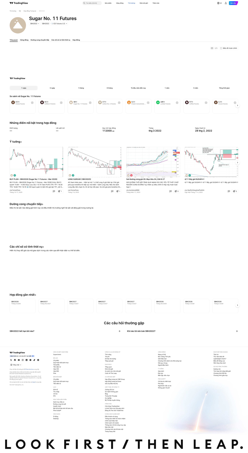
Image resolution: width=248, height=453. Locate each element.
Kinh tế (55, 389)
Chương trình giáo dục (221, 375)
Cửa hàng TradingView (112, 406)
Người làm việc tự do (164, 385)
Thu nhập (56, 391)
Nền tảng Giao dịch (220, 363)
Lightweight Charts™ (220, 359)
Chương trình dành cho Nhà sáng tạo (169, 361)
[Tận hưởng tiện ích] (216, 48)
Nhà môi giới (144, 3)
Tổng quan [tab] (14, 40)
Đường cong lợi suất (59, 404)
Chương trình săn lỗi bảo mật (114, 429)
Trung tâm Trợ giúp (111, 396)
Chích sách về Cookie (112, 423)
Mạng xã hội (162, 354)
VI (221, 3)
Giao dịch (161, 371)
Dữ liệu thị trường (110, 359)
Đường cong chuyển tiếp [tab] (40, 40)
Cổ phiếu (56, 360)
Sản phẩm (108, 3)
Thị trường (131, 3)
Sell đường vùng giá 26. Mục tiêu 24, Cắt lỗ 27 (145, 179)
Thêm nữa (156, 3)
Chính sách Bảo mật (111, 421)
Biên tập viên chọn (164, 375)
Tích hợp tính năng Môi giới (222, 371)
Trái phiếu (56, 365)
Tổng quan (108, 367)
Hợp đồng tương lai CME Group (115, 379)
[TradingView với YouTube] (18, 360)
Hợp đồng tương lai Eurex (113, 381)
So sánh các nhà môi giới (113, 371)
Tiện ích (216, 354)
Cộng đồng (120, 3)
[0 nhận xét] (54, 191)
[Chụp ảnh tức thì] (212, 48)
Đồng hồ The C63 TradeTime (114, 410)
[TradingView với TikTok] (34, 360)
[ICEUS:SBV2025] (70, 175)
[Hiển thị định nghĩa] (19, 128)
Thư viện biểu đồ (219, 356)
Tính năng (108, 354)
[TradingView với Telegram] (30, 360)
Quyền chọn (57, 406)
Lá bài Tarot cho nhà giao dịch (114, 408)
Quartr (34, 382)
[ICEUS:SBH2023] (186, 175)
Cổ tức (55, 394)
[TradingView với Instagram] (22, 360)
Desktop (56, 418)
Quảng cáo (217, 369)
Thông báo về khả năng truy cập (115, 425)
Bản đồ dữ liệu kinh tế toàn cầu (63, 408)
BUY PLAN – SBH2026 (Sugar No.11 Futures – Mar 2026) (33, 179)
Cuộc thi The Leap (111, 373)
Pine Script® (57, 410)
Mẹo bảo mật (109, 427)
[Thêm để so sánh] (32, 102)
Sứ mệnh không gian (111, 391)
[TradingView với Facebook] (15, 360)
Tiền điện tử (57, 367)
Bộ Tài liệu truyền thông (112, 400)
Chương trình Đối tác (220, 373)
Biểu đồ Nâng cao (219, 361)
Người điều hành (163, 365)
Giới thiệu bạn (162, 359)
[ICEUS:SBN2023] (128, 175)
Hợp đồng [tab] (76, 40)
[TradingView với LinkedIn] (26, 360)
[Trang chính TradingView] (19, 3)
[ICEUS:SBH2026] (11, 175)
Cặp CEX (56, 369)
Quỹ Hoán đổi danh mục (61, 362)
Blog (106, 394)
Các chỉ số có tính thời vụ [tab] (60, 40)
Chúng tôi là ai (109, 389)
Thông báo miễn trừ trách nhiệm (115, 418)
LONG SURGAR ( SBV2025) (79, 179)
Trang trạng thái (110, 431)
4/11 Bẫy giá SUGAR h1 (194, 179)
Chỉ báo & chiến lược (164, 381)
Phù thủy (161, 383)
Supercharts (57, 354)
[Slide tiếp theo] (237, 162)
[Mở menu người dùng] (226, 3)
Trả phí (107, 356)
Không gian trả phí (164, 388)
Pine (54, 373)
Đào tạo (160, 373)
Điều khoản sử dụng (111, 416)
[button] (113, 3)
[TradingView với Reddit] (38, 360)
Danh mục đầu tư (58, 402)
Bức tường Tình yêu (164, 356)
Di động (55, 416)
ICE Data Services (29, 369)
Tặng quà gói (109, 361)
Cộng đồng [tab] (24, 40)
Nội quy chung (162, 363)
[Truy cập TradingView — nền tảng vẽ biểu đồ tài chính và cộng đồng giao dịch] (17, 78)
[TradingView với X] (11, 360)
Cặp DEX (56, 371)
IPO (54, 396)
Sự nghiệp (108, 398)
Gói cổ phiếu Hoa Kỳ (111, 383)
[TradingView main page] (17, 352)
